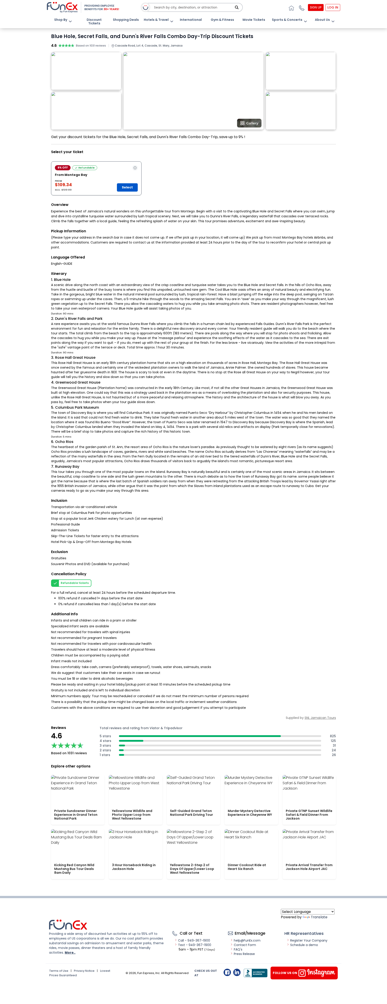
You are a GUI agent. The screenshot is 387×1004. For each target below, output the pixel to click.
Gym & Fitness (222, 19)
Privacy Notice (84, 971)
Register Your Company (308, 940)
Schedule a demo (304, 945)
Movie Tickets (254, 19)
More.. (70, 952)
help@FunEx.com (247, 940)
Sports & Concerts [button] (287, 19)
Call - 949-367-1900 (194, 940)
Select (127, 187)
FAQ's (238, 949)
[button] (301, 7)
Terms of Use (58, 971)
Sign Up (316, 7)
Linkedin (237, 972)
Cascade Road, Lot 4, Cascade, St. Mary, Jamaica (148, 45)
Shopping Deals (126, 19)
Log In (332, 7)
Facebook (227, 972)
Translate (319, 917)
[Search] (236, 7)
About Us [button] (322, 19)
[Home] (291, 7)
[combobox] (193, 7)
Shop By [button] (60, 19)
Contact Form (245, 945)
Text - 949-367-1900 (194, 945)
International (191, 19)
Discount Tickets (94, 21)
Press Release (244, 954)
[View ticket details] (135, 168)
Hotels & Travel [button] (156, 19)
